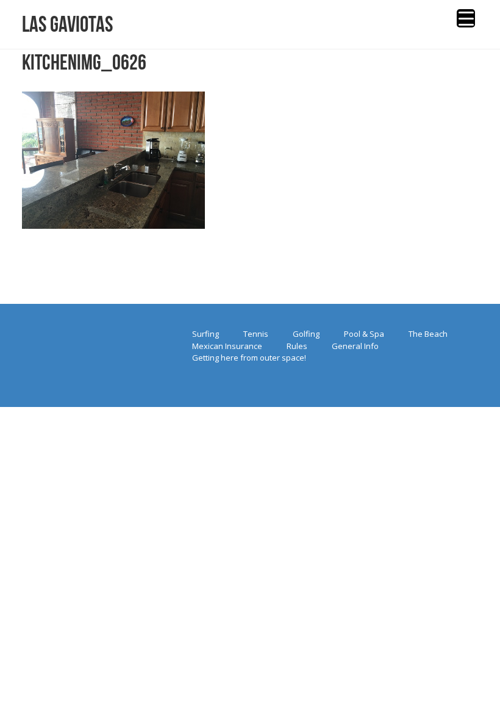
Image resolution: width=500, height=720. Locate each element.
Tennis (255, 333)
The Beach (428, 333)
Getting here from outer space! (249, 357)
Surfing (205, 333)
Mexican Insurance (227, 345)
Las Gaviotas (67, 24)
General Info (355, 345)
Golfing (306, 333)
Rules (297, 345)
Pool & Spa (364, 333)
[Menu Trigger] (466, 18)
